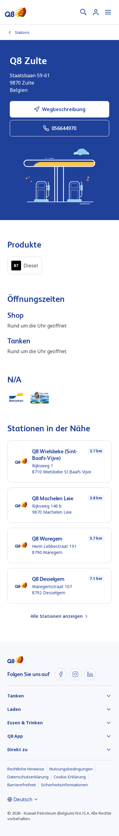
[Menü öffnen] (108, 12)
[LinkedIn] (90, 674)
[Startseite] (15, 12)
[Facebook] (61, 674)
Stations (22, 32)
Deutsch (22, 799)
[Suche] (84, 12)
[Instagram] (75, 674)
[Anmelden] (96, 12)
